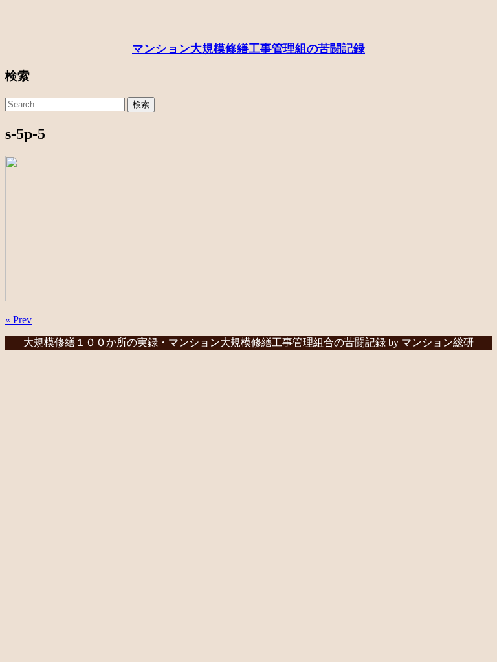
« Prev (18, 319)
